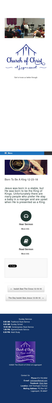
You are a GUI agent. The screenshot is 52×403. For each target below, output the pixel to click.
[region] (25, 28)
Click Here (43, 383)
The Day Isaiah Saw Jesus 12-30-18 (26, 297)
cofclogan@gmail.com (38, 380)
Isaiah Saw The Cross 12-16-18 (26, 288)
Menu (10, 153)
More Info (25, 228)
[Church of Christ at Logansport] (26, 12)
